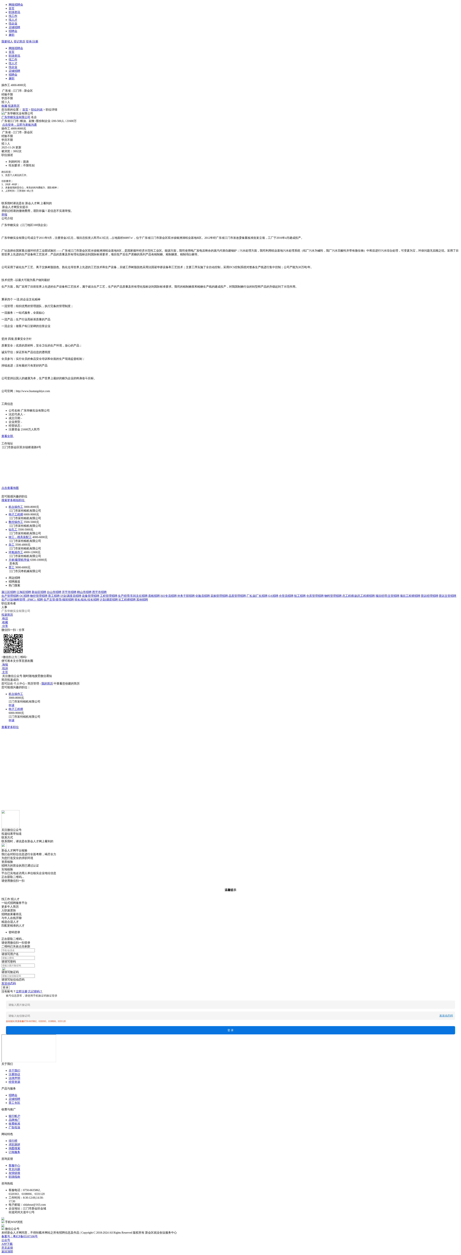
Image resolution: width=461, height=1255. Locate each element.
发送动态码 (8, 983)
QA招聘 (273, 595)
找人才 (13, 19)
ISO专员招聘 (168, 595)
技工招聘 (300, 595)
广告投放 (14, 1127)
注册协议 (14, 1074)
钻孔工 (13, 529)
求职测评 (14, 1144)
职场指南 (14, 1176)
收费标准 (14, 1123)
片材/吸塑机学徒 (19, 559)
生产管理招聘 (10, 595)
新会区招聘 (39, 592)
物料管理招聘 (333, 595)
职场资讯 (14, 12)
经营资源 (14, 1081)
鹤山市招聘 (84, 592)
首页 (11, 8)
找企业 (13, 23)
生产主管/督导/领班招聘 (59, 599)
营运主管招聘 (447, 595)
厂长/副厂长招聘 (257, 595)
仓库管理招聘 (315, 595)
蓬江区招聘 (8, 592)
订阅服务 (14, 1152)
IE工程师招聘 (127, 599)
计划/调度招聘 (109, 599)
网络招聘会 (16, 4)
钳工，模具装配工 (20, 537)
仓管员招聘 (286, 595)
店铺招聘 (14, 27)
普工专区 (14, 1102)
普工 (11, 567)
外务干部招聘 (186, 595)
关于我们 (14, 1070)
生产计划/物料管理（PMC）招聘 (22, 599)
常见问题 (14, 1169)
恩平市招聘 (99, 592)
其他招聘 (142, 599)
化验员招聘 (202, 595)
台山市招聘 (54, 592)
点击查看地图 (10, 487)
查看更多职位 (10, 727)
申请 (11, 705)
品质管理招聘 (237, 595)
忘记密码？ (35, 991)
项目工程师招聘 (410, 595)
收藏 (4, 105)
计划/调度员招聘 (70, 595)
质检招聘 (154, 595)
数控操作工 (16, 522)
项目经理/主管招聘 (387, 595)
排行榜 (13, 1140)
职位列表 (37, 109)
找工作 (13, 15)
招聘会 (13, 31)
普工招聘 (54, 595)
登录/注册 (32, 41)
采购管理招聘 (219, 595)
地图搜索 (14, 1148)
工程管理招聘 (108, 595)
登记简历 (19, 41)
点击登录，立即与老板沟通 (19, 124)
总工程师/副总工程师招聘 (358, 595)
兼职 (11, 34)
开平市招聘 (69, 592)
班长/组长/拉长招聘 (87, 599)
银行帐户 (14, 1116)
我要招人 (7, 41)
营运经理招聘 (429, 595)
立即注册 (21, 991)
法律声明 (14, 1078)
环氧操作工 (16, 552)
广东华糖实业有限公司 (15, 117)
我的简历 (47, 683)
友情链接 (14, 1173)
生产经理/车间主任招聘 (132, 595)
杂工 (11, 544)
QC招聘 (24, 595)
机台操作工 (16, 506)
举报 (4, 214)
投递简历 (13, 105)
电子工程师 (16, 514)
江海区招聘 (24, 592)
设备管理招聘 (90, 595)
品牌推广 (14, 1119)
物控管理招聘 (38, 595)
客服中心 (14, 1165)
